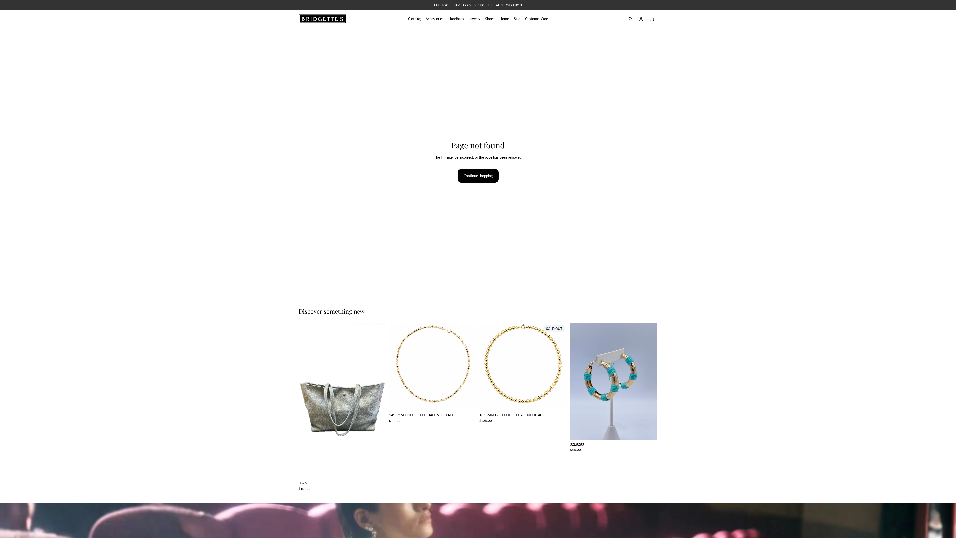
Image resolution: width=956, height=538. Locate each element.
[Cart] (651, 18)
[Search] (630, 18)
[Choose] (378, 470)
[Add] (468, 403)
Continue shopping (478, 176)
